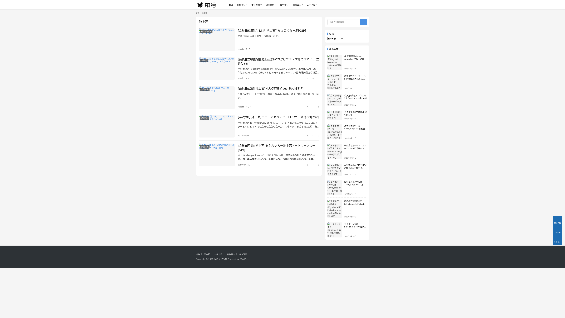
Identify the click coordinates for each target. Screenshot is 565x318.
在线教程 (241, 4)
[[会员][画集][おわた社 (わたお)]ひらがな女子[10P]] (334, 100)
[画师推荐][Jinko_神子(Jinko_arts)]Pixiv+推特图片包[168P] (354, 184)
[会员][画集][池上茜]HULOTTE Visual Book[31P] (271, 88)
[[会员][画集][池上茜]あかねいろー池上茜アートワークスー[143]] (217, 155)
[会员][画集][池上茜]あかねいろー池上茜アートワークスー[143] (276, 148)
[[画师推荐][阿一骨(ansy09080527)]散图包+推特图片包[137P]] (334, 131)
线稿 (198, 254)
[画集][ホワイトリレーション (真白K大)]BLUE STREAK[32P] (355, 78)
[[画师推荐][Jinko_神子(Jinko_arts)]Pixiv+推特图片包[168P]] (334, 187)
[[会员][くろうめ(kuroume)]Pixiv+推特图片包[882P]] (334, 229)
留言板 (207, 254)
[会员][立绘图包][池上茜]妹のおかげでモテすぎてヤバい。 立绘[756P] (278, 61)
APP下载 (243, 254)
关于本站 (311, 4)
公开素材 (270, 4)
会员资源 (255, 4)
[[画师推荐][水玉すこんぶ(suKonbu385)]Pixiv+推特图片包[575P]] (334, 151)
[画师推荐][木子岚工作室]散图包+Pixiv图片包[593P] (355, 168)
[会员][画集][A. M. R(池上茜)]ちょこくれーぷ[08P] (272, 30)
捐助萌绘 (231, 254)
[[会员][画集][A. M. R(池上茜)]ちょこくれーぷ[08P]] (217, 39)
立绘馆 (204, 60)
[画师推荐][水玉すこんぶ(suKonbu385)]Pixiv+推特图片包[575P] (355, 148)
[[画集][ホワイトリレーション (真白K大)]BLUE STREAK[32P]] (334, 81)
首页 (231, 4)
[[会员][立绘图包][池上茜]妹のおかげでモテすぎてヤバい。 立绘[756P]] (217, 68)
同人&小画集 (206, 31)
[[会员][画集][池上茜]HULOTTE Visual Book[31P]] (217, 97)
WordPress (245, 259)
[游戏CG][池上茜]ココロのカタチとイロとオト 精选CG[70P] (278, 117)
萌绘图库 (297, 4)
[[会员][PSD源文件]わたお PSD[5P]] (334, 115)
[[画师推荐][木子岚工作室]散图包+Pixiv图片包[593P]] (334, 170)
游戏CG (204, 118)
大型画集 (204, 89)
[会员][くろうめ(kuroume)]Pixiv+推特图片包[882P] (355, 227)
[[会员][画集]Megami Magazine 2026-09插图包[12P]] (334, 62)
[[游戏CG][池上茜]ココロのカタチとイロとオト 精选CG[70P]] (217, 126)
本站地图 (218, 254)
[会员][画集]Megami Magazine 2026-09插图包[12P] (355, 59)
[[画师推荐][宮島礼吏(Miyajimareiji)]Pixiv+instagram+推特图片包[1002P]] (334, 209)
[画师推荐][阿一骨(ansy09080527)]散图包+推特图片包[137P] (355, 129)
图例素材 (284, 4)
